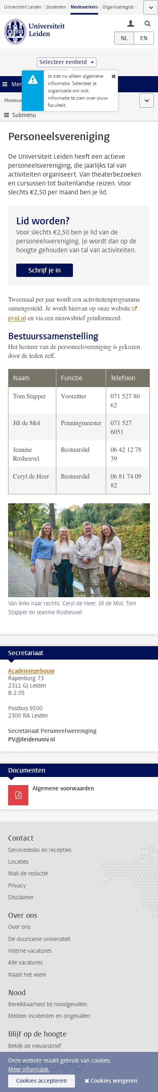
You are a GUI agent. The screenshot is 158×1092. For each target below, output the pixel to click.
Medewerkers (84, 7)
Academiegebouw (31, 671)
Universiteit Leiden (22, 7)
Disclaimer (21, 897)
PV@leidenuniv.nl (31, 739)
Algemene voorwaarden (63, 788)
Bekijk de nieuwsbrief (34, 1046)
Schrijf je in (44, 270)
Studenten (56, 7)
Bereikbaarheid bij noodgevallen (47, 1004)
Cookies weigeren (114, 1081)
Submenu (24, 115)
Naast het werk (27, 975)
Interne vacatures (29, 951)
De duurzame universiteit (39, 939)
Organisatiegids (118, 7)
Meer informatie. (29, 1069)
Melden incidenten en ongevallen (49, 1016)
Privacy (17, 886)
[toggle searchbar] (147, 23)
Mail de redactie (28, 873)
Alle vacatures (25, 962)
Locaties (18, 862)
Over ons (19, 927)
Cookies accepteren (41, 1081)
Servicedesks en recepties (39, 850)
